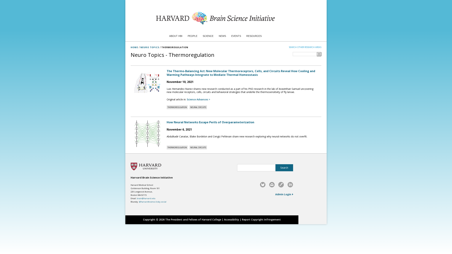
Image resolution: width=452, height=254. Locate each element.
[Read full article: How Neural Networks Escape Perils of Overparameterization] (147, 133)
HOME (134, 47)
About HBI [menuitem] (175, 36)
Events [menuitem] (236, 36)
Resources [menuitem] (254, 36)
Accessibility (231, 219)
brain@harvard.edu (146, 198)
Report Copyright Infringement (261, 219)
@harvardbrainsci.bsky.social (152, 201)
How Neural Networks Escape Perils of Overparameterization (210, 122)
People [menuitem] (192, 36)
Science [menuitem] (208, 36)
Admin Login (283, 194)
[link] (263, 185)
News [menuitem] (222, 36)
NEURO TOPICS (149, 47)
